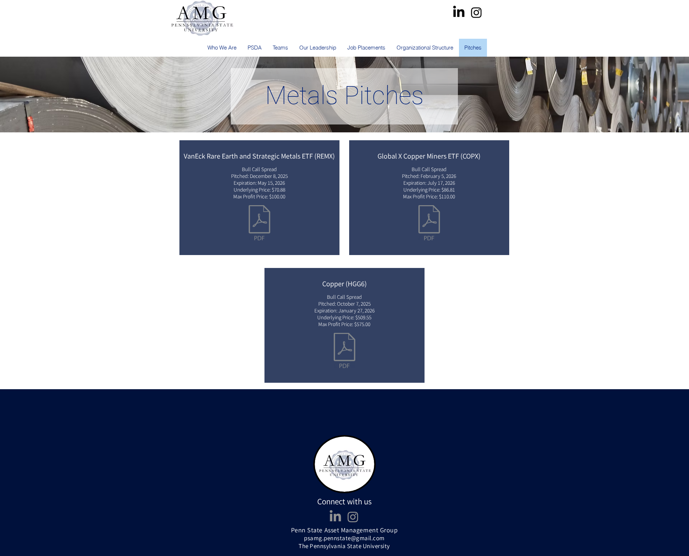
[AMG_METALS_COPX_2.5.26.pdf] (429, 223)
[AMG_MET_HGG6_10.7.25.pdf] (344, 351)
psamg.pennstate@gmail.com (344, 538)
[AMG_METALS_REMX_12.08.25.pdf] (259, 223)
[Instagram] (476, 12)
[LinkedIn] (459, 12)
